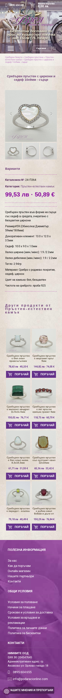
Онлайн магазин (19, 571)
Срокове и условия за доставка (30, 612)
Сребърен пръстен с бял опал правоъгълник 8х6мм (18, 358)
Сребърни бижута (13, 57)
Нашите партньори (21, 576)
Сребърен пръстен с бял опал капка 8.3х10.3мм (18, 460)
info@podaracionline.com (30, 679)
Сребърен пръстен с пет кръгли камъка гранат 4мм (44, 409)
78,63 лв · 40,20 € (18, 366)
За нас (12, 560)
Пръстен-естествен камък (37, 186)
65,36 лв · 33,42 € (44, 468)
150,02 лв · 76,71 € (18, 417)
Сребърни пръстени (33, 57)
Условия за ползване (23, 602)
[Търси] (54, 48)
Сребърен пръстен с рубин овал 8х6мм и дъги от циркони (44, 511)
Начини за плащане (21, 607)
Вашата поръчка (46, 5)
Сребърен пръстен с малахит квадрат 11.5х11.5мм (18, 409)
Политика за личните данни (27, 628)
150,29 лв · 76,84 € (44, 519)
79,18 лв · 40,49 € (18, 519)
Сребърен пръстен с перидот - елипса (18, 509)
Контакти (14, 581)
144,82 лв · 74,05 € (44, 366)
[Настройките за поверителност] (7, 691)
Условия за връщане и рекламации (24, 620)
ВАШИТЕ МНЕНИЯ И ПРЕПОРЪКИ (31, 690)
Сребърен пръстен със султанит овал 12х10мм (44, 460)
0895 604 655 (16, 5)
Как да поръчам (19, 566)
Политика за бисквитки (24, 633)
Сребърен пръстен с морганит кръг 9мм (44, 358)
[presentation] (11, 114)
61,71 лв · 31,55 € (18, 468)
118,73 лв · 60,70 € (44, 417)
